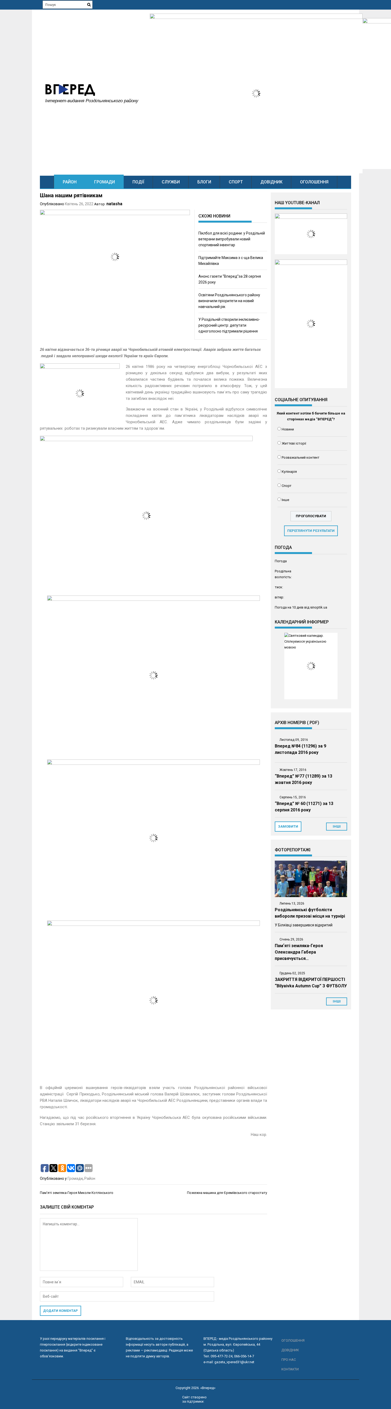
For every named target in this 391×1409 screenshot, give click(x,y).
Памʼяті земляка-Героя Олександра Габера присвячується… (299, 952)
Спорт (236, 181)
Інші (337, 1001)
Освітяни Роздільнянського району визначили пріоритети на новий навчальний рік (229, 301)
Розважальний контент (300, 457)
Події (138, 181)
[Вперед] (47, 182)
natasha (114, 203)
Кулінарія (289, 472)
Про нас (288, 1360)
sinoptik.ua (318, 607)
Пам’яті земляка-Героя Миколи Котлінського (76, 1193)
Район (70, 181)
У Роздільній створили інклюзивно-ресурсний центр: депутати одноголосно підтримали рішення (229, 325)
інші (337, 826)
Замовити (288, 826)
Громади (104, 181)
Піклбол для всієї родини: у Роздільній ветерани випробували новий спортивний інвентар (231, 239)
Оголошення (314, 181)
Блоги (204, 181)
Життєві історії (294, 443)
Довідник (271, 181)
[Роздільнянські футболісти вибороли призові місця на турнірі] (311, 879)
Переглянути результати (311, 531)
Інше (285, 500)
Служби (171, 181)
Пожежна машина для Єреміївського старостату (227, 1193)
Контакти (290, 1369)
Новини (288, 429)
